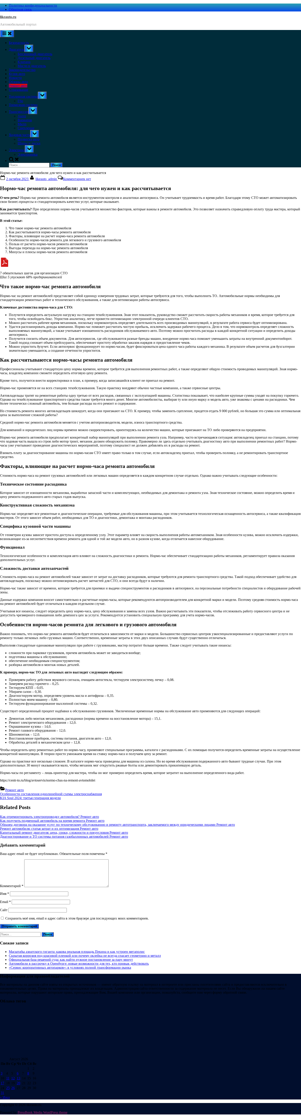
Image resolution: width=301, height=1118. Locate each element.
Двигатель (16, 49)
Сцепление (26, 128)
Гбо (20, 101)
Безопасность (19, 43)
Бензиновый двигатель (35, 54)
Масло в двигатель (32, 66)
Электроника (27, 154)
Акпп (22, 116)
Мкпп (22, 124)
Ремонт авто (18, 86)
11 (7, 1078)
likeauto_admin (46, 179)
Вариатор (25, 120)
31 (2, 1093)
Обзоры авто (18, 82)
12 (13, 1078)
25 (8, 1088)
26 (13, 1088)
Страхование (18, 90)
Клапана (24, 62)
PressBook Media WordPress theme (42, 1112)
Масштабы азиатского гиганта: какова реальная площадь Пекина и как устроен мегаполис (77, 951)
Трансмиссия (18, 112)
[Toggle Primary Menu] (7, 33)
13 (18, 1078)
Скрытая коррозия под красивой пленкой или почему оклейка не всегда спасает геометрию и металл (85, 955)
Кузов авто (17, 74)
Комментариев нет (77, 179)
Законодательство (22, 70)
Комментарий (11, 886)
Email (5, 902)
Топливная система (23, 96)
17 (2, 1083)
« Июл (5, 1097)
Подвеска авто (28, 139)
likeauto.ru (8, 17)
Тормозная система (23, 105)
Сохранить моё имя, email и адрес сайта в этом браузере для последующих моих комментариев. (77, 918)
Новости (15, 78)
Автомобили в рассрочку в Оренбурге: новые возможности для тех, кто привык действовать (79, 963)
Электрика (17, 150)
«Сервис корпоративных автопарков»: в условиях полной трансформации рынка (70, 967)
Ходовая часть (19, 135)
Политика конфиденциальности (33, 5)
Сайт (3, 910)
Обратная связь (20, 9)
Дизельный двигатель (34, 58)
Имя (4, 894)
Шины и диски (29, 143)
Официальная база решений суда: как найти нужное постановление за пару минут (71, 959)
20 (18, 1083)
